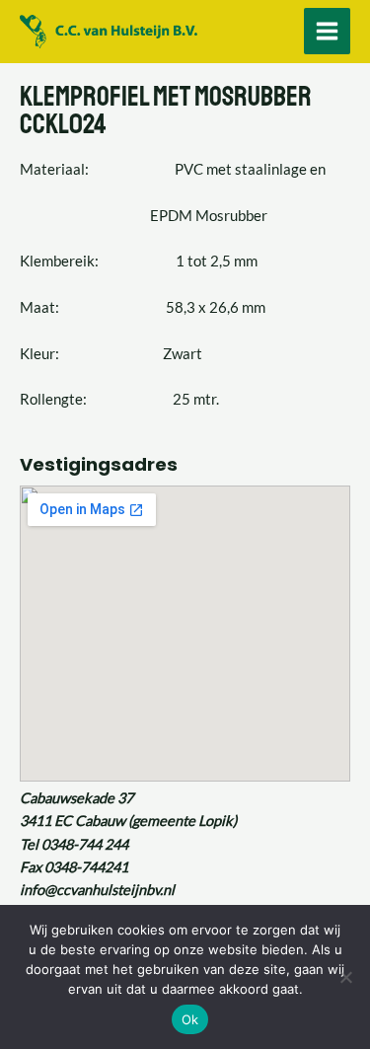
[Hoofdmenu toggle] (327, 31)
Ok (190, 1019)
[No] (345, 977)
